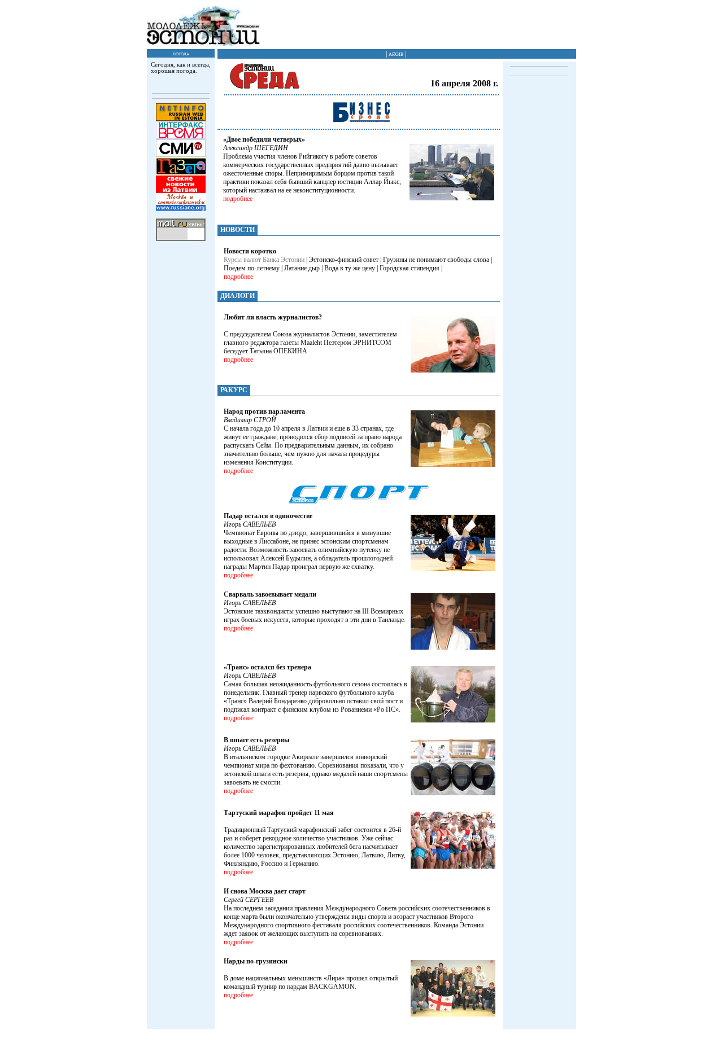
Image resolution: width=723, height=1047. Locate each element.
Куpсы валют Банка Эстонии (264, 260)
